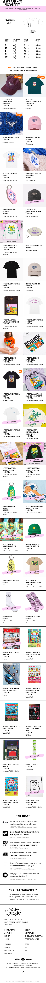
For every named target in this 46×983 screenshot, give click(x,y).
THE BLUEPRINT (30, 936)
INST (26, 947)
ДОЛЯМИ (40, 936)
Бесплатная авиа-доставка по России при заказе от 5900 (23, 9)
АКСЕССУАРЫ (9, 950)
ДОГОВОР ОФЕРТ (11, 967)
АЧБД (37, 939)
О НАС (6, 939)
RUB (25, 10)
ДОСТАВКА (8, 933)
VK (26, 950)
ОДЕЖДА (7, 947)
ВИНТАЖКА (8, 953)
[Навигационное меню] (41, 3)
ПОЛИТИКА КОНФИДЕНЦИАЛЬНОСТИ (29, 967)
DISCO (34, 933)
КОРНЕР (7, 936)
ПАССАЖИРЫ (29, 939)
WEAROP (28, 933)
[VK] (23, 971)
